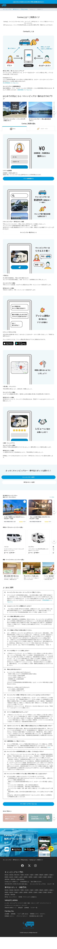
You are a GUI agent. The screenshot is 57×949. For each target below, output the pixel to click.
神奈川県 (16, 874)
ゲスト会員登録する (29, 178)
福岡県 (46, 874)
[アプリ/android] (21, 343)
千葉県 (22, 874)
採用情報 (13, 913)
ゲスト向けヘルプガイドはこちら (28, 803)
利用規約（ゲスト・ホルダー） (38, 913)
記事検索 (26, 907)
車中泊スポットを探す (29, 482)
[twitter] (29, 865)
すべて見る (52, 497)
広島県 (35, 877)
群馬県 (6, 877)
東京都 (11, 874)
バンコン (6, 546)
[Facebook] (22, 865)
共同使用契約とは (24, 881)
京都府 (40, 877)
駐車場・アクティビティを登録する (28, 897)
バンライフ (20, 903)
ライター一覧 (34, 907)
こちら (49, 747)
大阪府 (31, 874)
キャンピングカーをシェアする (38, 884)
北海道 (51, 874)
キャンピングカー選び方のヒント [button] (28, 232)
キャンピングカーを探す (28, 477)
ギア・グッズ (40, 903)
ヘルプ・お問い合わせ (22, 913)
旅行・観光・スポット (29, 903)
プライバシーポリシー (22, 916)
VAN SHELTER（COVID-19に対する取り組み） (16, 884)
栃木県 (11, 877)
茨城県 (16, 877)
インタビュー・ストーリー (20, 905)
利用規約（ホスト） (10, 916)
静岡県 (25, 877)
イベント (47, 903)
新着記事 (20, 907)
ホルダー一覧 (50, 884)
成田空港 (7, 879)
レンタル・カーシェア (10, 903)
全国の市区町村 (20, 879)
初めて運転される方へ (36, 881)
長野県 (30, 877)
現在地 (6, 874)
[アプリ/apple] (8, 343)
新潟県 (49, 877)
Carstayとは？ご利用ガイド (11, 881)
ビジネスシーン (8, 905)
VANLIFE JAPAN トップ (10, 907)
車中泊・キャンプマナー (11, 897)
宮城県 (45, 877)
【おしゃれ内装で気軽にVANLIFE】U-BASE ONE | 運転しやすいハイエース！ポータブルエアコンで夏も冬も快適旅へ (40, 517)
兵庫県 (36, 874)
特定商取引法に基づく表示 (36, 916)
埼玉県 (26, 874)
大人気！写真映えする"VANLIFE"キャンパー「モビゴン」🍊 (14, 517)
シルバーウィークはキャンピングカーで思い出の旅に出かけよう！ (28, 1)
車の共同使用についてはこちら (10, 82)
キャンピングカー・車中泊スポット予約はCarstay (15, 9)
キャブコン (31, 546)
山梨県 (20, 877)
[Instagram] (35, 865)
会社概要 (7, 913)
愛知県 (41, 874)
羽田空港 (13, 879)
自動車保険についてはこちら (24, 89)
